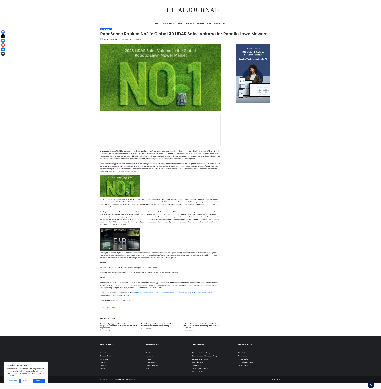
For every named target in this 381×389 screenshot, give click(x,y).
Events (148, 353)
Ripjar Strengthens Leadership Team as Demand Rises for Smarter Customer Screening (159, 325)
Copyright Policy (197, 362)
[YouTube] (277, 379)
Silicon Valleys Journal (245, 353)
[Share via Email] (3, 54)
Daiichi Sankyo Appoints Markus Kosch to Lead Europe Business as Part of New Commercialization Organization (118, 326)
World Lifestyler (243, 365)
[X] (272, 379)
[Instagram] (279, 379)
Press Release (106, 29)
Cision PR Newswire (109, 39)
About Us (103, 353)
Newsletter (149, 356)
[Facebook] (3, 32)
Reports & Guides (152, 365)
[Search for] (227, 24)
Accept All (38, 381)
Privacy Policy (196, 365)
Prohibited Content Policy (200, 368)
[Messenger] (3, 49)
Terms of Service (197, 371)
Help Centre (104, 362)
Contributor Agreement (200, 359)
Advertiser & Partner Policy (201, 353)
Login (208, 24)
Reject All (26, 381)
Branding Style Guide (107, 356)
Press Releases (151, 362)
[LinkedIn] (275, 379)
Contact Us (219, 24)
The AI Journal (242, 356)
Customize (13, 381)
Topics (156, 24)
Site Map (103, 368)
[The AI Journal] (190, 10)
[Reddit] (3, 45)
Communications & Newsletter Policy (204, 356)
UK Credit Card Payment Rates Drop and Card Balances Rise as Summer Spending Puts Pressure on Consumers (201, 326)
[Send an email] (116, 39)
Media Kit (190, 24)
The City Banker (243, 359)
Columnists (168, 24)
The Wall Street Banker (245, 362)
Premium (200, 24)
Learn (180, 24)
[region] (26, 373)
